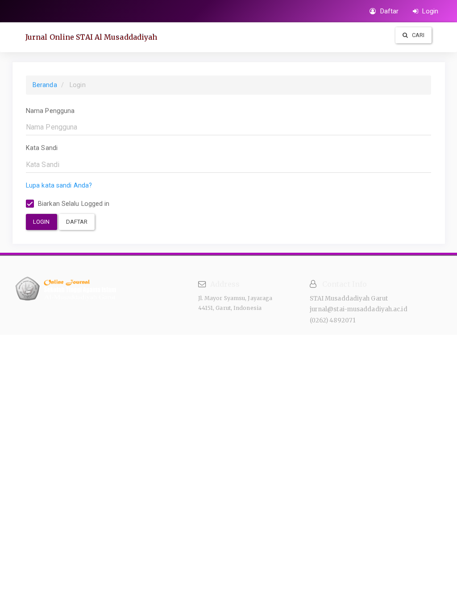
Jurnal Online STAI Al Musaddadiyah (91, 37)
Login (429, 11)
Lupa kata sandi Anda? (59, 185)
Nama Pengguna (50, 110)
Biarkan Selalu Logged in (73, 203)
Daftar (388, 11)
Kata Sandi (42, 147)
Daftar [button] (77, 221)
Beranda (45, 84)
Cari (418, 35)
